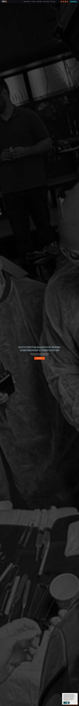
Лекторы (33, 1)
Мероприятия (27, 1)
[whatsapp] (63, 1)
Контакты (53, 1)
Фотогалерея (46, 1)
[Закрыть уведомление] (76, 693)
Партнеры (39, 1)
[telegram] (61, 1)
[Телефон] (65, 1)
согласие (68, 698)
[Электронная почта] (67, 1)
